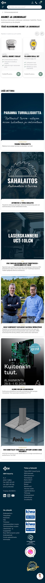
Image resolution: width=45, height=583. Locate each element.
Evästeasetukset (29, 495)
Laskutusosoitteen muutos (11, 524)
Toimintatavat (28, 478)
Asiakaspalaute (7, 535)
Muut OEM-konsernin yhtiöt (11, 533)
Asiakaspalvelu (7, 513)
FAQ (4, 520)
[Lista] (37, 33)
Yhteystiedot (6, 515)
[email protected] (8, 487)
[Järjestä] (42, 33)
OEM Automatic (28, 473)
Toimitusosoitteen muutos (10, 526)
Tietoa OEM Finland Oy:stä (32, 471)
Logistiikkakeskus (29, 491)
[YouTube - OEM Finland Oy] (13, 495)
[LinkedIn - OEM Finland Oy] (4, 495)
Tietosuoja (27, 493)
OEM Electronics (29, 475)
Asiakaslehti (27, 482)
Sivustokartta (28, 499)
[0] (40, 3)
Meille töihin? (28, 480)
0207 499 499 (10, 482)
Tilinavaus (6, 522)
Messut (26, 484)
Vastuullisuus (28, 497)
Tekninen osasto (29, 489)
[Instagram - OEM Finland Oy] (8, 495)
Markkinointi (28, 486)
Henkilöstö (6, 518)
